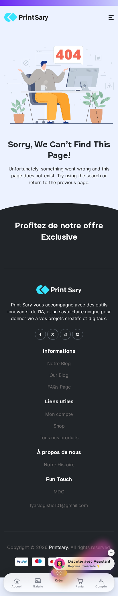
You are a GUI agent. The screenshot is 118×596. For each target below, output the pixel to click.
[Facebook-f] (40, 334)
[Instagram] (65, 334)
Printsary (58, 547)
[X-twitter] (52, 334)
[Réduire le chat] (111, 552)
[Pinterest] (77, 334)
